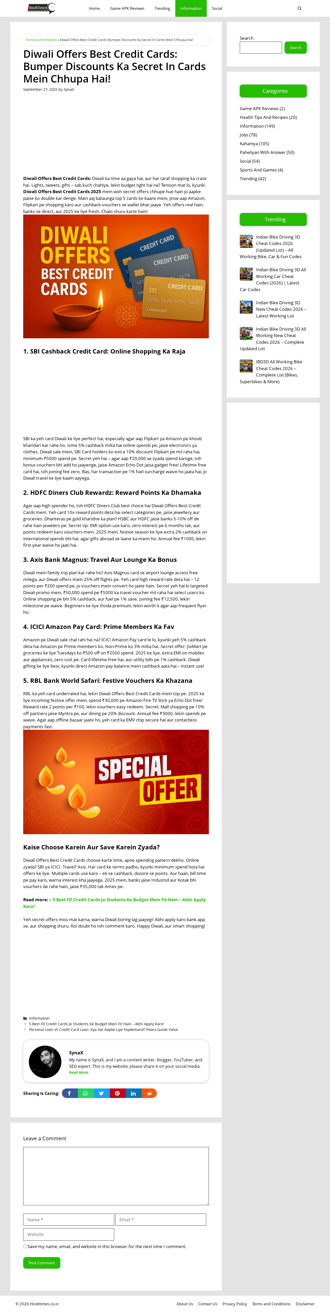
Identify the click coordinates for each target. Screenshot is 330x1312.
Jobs (244, 135)
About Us (185, 1303)
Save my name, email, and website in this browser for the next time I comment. (107, 1246)
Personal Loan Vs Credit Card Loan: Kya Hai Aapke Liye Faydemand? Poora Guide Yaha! (103, 1029)
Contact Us (207, 1303)
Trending (162, 8)
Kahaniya (249, 143)
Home (94, 8)
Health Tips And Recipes (264, 117)
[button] (300, 8)
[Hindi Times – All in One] (52, 8)
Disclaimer (305, 1303)
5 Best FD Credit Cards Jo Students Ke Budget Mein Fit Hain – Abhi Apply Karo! (96, 1023)
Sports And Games (258, 170)
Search (246, 38)
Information (191, 8)
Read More (78, 1072)
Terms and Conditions (271, 1303)
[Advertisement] (116, 137)
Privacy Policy (234, 1303)
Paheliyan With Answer (263, 152)
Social (217, 8)
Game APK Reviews (127, 8)
